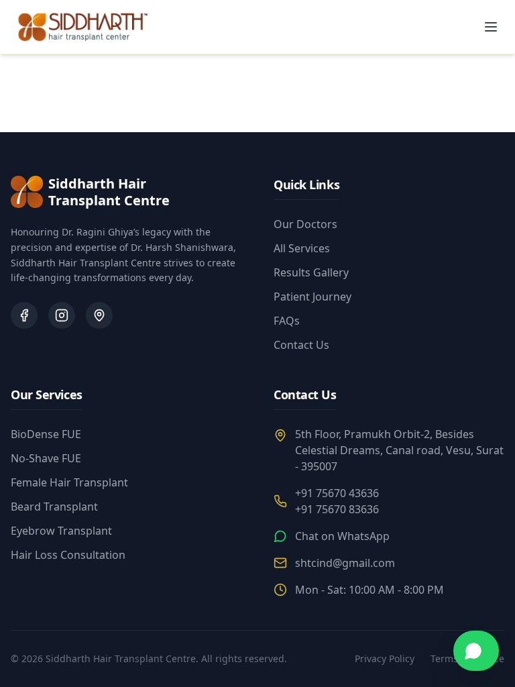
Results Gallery (311, 272)
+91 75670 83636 (337, 509)
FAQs (287, 320)
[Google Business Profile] (99, 315)
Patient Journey (312, 296)
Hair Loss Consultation (68, 554)
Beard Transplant (54, 506)
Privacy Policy (384, 658)
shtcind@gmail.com (345, 563)
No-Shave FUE (46, 458)
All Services (302, 248)
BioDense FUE (46, 434)
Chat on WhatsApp (342, 536)
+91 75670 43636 (337, 493)
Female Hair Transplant (69, 482)
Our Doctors (305, 224)
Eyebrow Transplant (61, 530)
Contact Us (301, 344)
